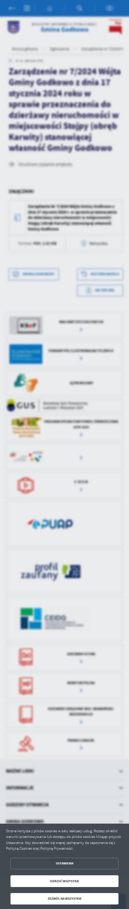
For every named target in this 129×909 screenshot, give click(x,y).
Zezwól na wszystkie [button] (65, 898)
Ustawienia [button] (65, 863)
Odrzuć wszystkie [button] (64, 881)
